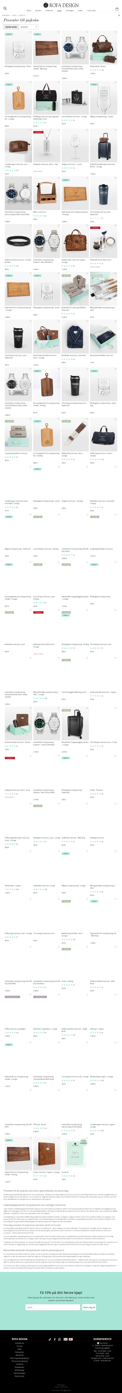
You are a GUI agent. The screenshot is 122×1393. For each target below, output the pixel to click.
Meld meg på (89, 1307)
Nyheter (38, 10)
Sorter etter (11, 27)
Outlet (80, 10)
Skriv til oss (104, 1343)
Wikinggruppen (66, 1390)
